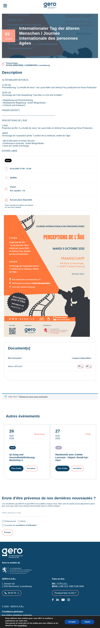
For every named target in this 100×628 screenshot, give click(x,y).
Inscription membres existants (17, 615)
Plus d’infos (16, 468)
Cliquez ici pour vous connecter (33, 397)
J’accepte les (21, 525)
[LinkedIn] (57, 599)
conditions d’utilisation (26, 525)
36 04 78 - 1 (13, 593)
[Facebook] (53, 599)
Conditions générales (12, 611)
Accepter (72, 622)
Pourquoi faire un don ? (65, 593)
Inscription (31, 468)
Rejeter (87, 622)
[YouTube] (63, 599)
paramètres (22, 625)
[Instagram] (68, 599)
